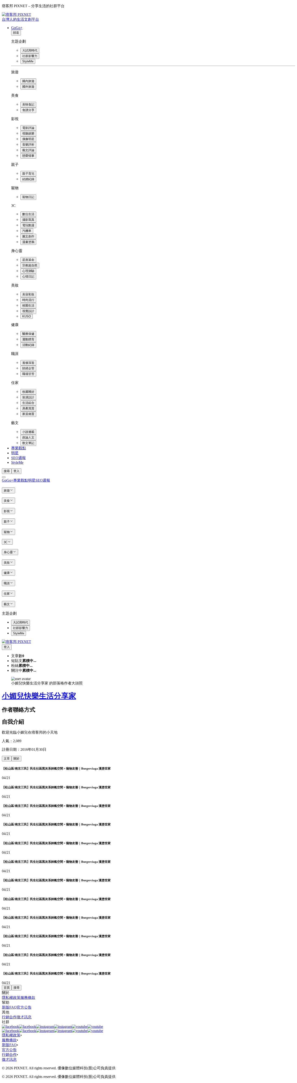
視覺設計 (28, 311)
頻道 (16, 32)
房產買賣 (28, 408)
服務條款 (27, 998)
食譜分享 (28, 110)
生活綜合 (28, 403)
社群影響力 (29, 56)
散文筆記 (28, 443)
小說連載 (28, 432)
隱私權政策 (11, 998)
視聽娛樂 (28, 133)
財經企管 (28, 368)
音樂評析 (28, 144)
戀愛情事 (28, 155)
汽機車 (26, 231)
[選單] (4, 477)
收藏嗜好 (28, 391)
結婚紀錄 (28, 179)
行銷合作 (9, 1017)
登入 (16, 471)
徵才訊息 (24, 1017)
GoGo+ (17, 28)
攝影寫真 (28, 219)
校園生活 (28, 305)
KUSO (26, 316)
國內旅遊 (28, 81)
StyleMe (27, 61)
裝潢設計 (28, 397)
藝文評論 (28, 150)
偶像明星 (28, 139)
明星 (15, 453)
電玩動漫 (28, 225)
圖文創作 (28, 236)
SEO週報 (18, 458)
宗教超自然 (29, 265)
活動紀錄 (28, 345)
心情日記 (28, 276)
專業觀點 (18, 448)
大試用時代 (29, 50)
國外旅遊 (28, 86)
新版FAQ (9, 1007)
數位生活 (28, 214)
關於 (16, 758)
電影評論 (28, 128)
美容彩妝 (28, 294)
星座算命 (28, 260)
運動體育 (28, 339)
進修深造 (28, 362)
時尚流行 (28, 300)
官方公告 (24, 1007)
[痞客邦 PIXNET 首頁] (16, 642)
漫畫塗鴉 (28, 242)
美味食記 (28, 104)
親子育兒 (28, 173)
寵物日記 (28, 197)
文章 (7, 758)
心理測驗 (28, 271)
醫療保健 (28, 333)
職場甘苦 (28, 374)
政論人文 (28, 437)
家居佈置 (28, 414)
